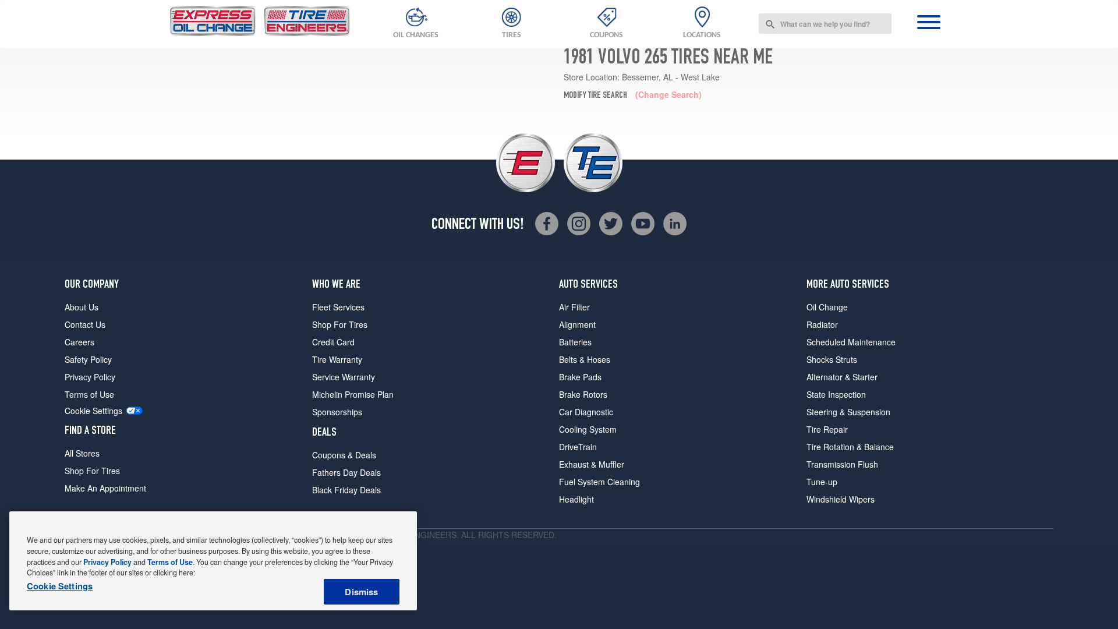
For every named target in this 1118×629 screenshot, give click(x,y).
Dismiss (361, 591)
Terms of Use (89, 394)
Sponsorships (337, 412)
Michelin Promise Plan (353, 394)
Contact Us (85, 324)
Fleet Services (338, 307)
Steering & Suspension (848, 412)
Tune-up (821, 481)
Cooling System (588, 429)
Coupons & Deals (344, 455)
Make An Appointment (105, 488)
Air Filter (574, 307)
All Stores (82, 453)
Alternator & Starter (842, 377)
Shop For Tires (92, 470)
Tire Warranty (337, 359)
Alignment (577, 324)
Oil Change (827, 307)
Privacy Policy (90, 377)
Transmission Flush (842, 464)
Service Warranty (343, 377)
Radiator (822, 324)
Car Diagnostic (586, 412)
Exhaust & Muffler (591, 464)
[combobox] (825, 23)
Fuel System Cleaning (599, 481)
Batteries (575, 342)
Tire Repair (827, 429)
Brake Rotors (583, 394)
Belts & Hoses (584, 359)
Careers (79, 342)
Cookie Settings (93, 411)
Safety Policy (88, 359)
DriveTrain (578, 447)
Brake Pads (580, 377)
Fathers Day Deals (346, 472)
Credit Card (333, 342)
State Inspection (836, 394)
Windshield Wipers (840, 499)
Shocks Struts (831, 359)
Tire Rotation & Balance (850, 447)
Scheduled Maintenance (851, 342)
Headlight (576, 499)
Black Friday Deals (346, 490)
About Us (81, 307)
